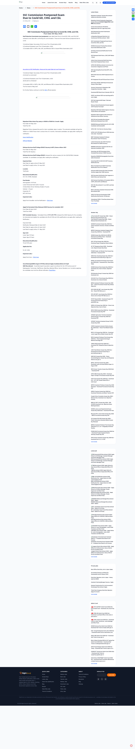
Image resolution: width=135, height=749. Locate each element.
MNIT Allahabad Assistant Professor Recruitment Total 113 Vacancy (100, 137)
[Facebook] (98, 679)
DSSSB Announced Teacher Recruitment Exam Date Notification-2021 (101, 46)
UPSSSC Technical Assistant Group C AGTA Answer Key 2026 (102, 322)
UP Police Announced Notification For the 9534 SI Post (101, 51)
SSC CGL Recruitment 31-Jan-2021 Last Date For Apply (102, 185)
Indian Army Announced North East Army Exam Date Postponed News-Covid (101, 61)
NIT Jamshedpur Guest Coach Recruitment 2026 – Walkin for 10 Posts (102, 510)
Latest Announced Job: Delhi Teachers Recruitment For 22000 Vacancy (101, 142)
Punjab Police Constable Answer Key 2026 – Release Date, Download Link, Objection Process (102, 398)
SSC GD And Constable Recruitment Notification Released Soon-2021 (100, 120)
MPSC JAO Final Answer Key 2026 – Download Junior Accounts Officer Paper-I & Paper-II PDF (102, 364)
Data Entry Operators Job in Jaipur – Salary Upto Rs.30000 (102, 578)
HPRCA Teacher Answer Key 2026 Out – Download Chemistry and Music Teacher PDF (102, 392)
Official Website (27, 141)
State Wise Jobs (84, 2)
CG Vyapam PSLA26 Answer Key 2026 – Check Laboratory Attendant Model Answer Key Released (102, 420)
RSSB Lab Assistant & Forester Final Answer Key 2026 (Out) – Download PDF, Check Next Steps (102, 262)
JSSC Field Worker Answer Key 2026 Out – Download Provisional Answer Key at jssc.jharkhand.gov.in (101, 351)
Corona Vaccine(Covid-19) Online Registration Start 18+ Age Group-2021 (100, 27)
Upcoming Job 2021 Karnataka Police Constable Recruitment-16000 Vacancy (101, 152)
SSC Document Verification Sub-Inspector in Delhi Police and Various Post (102, 176)
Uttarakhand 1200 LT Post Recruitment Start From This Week (102, 200)
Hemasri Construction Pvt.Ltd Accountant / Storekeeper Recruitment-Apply (102, 586)
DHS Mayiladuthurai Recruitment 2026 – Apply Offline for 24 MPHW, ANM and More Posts (102, 521)
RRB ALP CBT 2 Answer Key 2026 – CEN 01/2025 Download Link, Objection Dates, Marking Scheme (101, 404)
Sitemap (81, 684)
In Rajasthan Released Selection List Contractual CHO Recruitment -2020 (100, 37)
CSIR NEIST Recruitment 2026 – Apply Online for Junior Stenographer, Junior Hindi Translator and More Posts (102, 532)
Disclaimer (81, 679)
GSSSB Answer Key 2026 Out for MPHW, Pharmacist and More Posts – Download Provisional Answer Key (101, 237)
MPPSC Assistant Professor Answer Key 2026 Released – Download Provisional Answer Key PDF (102, 386)
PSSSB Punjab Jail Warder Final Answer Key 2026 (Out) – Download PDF (102, 251)
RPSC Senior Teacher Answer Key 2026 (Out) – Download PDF (102, 369)
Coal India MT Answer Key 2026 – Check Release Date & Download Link (101, 220)
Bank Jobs (63, 676)
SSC (46, 90)
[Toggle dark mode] (96, 2)
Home (43, 2)
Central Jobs (98, 703)
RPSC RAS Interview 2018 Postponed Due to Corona (102, 75)
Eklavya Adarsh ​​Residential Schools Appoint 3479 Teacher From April (102, 105)
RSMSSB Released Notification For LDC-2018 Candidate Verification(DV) (102, 125)
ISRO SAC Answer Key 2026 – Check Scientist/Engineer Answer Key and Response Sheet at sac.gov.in (102, 358)
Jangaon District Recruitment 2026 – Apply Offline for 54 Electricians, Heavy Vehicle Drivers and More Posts (102, 553)
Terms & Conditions (47, 691)
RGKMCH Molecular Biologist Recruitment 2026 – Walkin (101, 502)
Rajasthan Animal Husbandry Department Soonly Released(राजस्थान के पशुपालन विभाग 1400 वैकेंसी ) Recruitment (102, 22)
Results (71, 2)
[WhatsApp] (133, 15)
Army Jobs (63, 691)
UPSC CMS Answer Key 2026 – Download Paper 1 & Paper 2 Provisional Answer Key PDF (102, 374)
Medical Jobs (63, 674)
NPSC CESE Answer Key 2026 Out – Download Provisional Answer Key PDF (102, 311)
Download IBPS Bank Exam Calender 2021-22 (102, 92)
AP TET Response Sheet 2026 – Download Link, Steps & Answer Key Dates (101, 247)
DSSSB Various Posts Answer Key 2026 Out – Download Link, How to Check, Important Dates (102, 268)
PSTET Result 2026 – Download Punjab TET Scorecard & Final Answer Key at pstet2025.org (102, 300)
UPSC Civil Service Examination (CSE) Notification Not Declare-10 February (100, 195)
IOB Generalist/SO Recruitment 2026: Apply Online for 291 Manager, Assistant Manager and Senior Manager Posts (102, 460)
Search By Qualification (48, 681)
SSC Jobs (62, 686)
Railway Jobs (63, 681)
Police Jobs (63, 689)
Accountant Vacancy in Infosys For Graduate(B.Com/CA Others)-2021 (100, 573)
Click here (50, 200)
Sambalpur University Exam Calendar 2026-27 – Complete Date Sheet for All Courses (102, 542)
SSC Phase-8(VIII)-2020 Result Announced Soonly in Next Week (102, 83)
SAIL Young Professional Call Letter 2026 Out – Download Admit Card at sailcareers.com (102, 631)
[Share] (133, 19)
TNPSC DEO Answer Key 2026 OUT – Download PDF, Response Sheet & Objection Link (102, 345)
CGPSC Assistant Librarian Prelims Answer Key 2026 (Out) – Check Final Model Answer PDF (102, 327)
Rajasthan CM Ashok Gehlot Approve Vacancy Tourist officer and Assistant (102, 110)
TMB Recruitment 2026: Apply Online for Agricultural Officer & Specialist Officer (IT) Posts (102, 472)
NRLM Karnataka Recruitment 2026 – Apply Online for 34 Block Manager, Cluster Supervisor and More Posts (102, 494)
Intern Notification (28, 137)
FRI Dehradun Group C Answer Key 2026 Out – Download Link (102, 274)
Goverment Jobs (64, 684)
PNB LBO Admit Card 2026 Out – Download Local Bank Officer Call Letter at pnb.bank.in (102, 615)
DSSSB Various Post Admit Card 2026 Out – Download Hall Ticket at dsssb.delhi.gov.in (102, 626)
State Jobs (103, 703)
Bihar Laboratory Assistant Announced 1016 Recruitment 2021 (102, 190)
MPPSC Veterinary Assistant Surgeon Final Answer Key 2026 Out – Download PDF (102, 231)
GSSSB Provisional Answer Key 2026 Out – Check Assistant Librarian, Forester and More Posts (102, 225)
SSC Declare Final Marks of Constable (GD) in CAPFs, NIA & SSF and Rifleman (102, 181)
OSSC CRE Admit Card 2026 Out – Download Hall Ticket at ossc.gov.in (102, 636)
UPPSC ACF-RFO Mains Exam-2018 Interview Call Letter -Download (102, 133)
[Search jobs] (92, 2)
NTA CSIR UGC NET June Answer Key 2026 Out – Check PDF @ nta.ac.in (102, 290)
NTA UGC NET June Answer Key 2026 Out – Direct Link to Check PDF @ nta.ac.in (102, 295)
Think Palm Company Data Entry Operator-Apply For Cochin (101, 591)
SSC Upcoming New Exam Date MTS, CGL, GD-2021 (101, 70)
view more (94, 203)
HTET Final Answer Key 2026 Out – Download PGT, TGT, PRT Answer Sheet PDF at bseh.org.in (102, 380)
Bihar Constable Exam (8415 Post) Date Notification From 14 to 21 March (101, 166)
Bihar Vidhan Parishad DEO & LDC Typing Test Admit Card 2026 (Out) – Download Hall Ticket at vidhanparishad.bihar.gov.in (102, 642)
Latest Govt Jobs (52, 2)
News (28, 8)
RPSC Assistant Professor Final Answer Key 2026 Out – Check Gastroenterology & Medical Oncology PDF (102, 339)
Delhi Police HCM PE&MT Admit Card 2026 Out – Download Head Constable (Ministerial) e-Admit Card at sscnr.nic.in (102, 659)
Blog (76, 2)
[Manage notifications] (131, 745)
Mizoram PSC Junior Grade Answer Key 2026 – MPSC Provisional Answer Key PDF (102, 414)
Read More (52, 270)
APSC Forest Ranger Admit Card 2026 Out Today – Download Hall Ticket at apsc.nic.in (102, 647)
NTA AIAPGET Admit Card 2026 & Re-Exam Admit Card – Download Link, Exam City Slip (102, 608)
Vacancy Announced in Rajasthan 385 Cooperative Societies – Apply (100, 88)
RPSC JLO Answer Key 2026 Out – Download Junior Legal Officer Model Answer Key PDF (102, 333)
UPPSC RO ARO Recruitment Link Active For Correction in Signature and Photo (102, 65)
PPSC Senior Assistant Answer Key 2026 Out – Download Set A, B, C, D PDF (102, 438)
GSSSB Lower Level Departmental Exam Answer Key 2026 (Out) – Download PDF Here (102, 409)
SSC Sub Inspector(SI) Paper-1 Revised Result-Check (101, 101)
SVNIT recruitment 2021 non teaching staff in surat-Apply (102, 96)
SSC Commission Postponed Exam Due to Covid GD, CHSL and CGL (101, 42)
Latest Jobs (45, 679)
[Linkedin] (105, 679)
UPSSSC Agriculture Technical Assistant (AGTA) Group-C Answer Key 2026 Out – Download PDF (101, 316)
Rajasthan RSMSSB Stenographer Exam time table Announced (102, 157)
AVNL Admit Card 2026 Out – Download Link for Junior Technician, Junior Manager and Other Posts (102, 621)
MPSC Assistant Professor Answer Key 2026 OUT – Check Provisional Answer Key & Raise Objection (102, 284)
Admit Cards (115, 703)
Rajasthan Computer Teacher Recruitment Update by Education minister (101, 16)
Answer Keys (62, 2)
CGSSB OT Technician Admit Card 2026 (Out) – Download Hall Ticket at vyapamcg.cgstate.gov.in (102, 653)
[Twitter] (102, 679)
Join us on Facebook (110, 2)
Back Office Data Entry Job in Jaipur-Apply (102, 569)
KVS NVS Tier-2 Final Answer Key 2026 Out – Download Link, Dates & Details (102, 279)
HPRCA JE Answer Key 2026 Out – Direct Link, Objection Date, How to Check (102, 306)
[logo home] (27, 2)
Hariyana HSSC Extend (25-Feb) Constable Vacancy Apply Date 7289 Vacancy (102, 171)
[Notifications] (100, 2)
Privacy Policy (82, 676)
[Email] (133, 12)
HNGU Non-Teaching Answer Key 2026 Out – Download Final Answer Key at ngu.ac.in (102, 256)
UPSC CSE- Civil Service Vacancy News (101, 129)
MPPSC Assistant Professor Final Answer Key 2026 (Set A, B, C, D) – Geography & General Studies (102, 426)
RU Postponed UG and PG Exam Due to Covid (102, 79)
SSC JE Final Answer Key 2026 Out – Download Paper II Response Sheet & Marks (102, 242)
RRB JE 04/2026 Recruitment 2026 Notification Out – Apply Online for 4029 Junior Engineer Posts (101, 483)
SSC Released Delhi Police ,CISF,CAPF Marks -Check (102, 56)
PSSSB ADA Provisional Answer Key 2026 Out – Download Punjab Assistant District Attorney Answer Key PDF (102, 433)
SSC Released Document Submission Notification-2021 (100, 32)
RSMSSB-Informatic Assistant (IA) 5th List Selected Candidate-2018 (101, 147)
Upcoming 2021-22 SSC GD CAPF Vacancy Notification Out (102, 161)
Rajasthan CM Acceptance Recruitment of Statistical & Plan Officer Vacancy (101, 115)
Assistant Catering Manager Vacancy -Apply (102, 582)
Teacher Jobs (63, 679)
